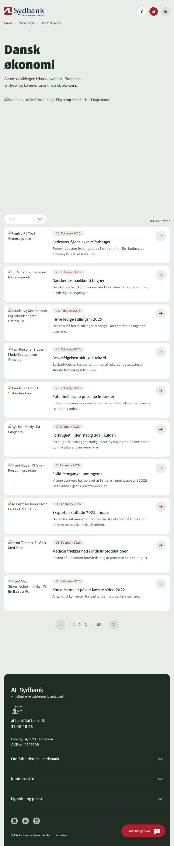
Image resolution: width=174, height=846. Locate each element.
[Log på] (153, 11)
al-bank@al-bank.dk (28, 720)
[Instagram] (36, 821)
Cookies (61, 835)
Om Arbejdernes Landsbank (35, 758)
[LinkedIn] (25, 821)
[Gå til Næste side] (114, 625)
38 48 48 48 (22, 726)
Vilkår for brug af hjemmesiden (31, 835)
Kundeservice (22, 778)
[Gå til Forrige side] (60, 625)
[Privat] (24, 11)
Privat (8, 23)
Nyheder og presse (27, 798)
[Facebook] (14, 821)
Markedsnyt (26, 23)
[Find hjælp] (142, 11)
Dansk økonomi (51, 23)
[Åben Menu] (165, 11)
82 (99, 624)
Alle (12, 219)
